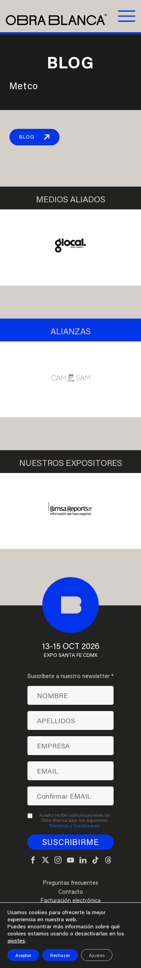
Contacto (70, 891)
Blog (26, 136)
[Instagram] (57, 860)
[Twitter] (45, 860)
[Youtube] (70, 860)
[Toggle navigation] (125, 16)
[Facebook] (32, 860)
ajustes (16, 940)
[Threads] (108, 860)
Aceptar (23, 955)
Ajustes (97, 955)
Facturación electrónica (70, 900)
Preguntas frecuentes (70, 882)
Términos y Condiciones (74, 825)
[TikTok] (95, 860)
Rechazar (60, 955)
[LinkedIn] (83, 860)
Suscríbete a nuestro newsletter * (70, 676)
